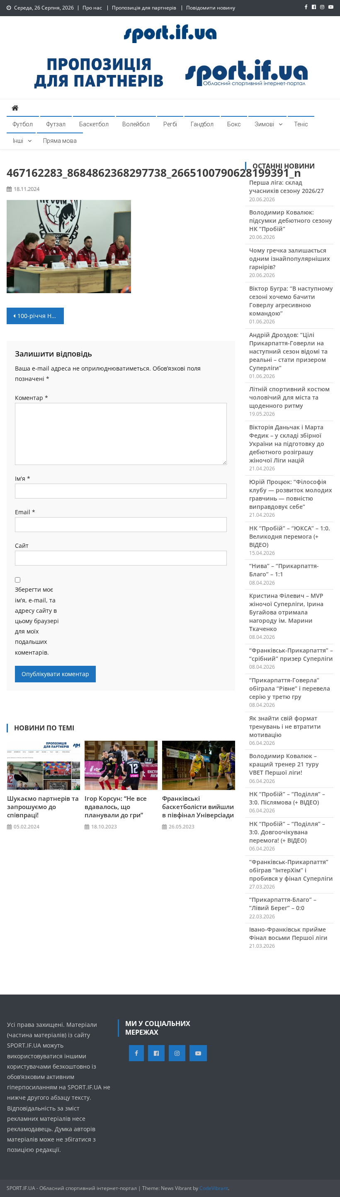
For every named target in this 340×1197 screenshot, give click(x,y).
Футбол (23, 124)
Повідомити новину (210, 7)
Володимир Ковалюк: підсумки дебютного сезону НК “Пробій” (290, 220)
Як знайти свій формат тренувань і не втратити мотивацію (285, 726)
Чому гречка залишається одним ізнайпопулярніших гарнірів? (289, 258)
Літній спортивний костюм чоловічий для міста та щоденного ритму (289, 397)
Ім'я (22, 478)
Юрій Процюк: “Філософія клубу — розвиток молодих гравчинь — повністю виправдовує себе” (290, 494)
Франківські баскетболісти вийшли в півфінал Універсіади (198, 806)
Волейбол (136, 124)
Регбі (170, 124)
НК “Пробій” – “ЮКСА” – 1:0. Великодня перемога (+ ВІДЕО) (289, 536)
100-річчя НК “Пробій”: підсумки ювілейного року (40, 316)
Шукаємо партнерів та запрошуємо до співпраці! (43, 806)
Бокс (234, 124)
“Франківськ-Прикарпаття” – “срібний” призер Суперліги (291, 654)
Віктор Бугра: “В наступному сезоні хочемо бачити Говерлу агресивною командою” (291, 300)
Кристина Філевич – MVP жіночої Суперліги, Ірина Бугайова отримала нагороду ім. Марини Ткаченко (286, 612)
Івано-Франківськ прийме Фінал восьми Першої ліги (288, 933)
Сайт (22, 545)
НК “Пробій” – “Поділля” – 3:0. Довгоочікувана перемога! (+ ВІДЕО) (287, 832)
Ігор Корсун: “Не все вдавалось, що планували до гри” (116, 806)
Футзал (56, 124)
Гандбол (202, 124)
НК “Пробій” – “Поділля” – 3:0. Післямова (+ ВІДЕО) (287, 798)
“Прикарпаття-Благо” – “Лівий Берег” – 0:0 (282, 904)
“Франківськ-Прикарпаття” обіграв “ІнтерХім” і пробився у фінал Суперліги (291, 870)
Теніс (301, 124)
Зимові (264, 124)
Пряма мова (60, 140)
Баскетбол (94, 124)
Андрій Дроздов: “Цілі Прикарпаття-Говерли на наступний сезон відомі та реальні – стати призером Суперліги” (288, 351)
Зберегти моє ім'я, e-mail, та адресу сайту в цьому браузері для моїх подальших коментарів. (37, 620)
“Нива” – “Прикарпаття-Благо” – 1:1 (284, 570)
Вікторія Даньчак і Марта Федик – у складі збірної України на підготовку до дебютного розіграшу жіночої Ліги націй (286, 443)
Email (25, 512)
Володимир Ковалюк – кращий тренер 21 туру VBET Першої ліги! (284, 764)
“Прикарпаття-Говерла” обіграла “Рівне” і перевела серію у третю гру (289, 688)
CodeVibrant (213, 1188)
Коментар (31, 398)
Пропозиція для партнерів (144, 7)
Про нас (92, 7)
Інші (18, 140)
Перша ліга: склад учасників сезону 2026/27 (286, 186)
